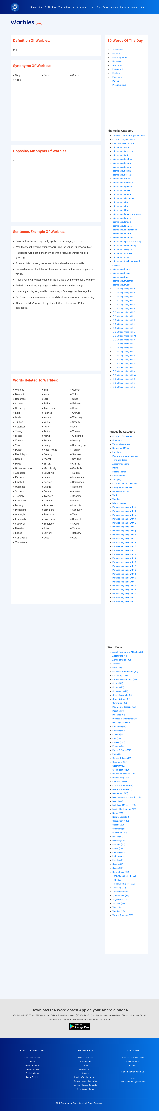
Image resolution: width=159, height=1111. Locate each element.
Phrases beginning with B (124, 511)
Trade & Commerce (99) (123, 884)
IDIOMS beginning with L (123, 332)
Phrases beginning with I (123, 538)
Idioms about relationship (124, 245)
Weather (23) (118, 911)
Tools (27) (117, 880)
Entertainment (119, 475)
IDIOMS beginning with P (123, 347)
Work (114, 495)
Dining (115, 468)
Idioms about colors (121, 163)
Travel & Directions (121, 444)
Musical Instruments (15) (124, 809)
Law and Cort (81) (120, 781)
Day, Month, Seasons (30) (124, 707)
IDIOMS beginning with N (123, 339)
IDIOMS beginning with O (124, 343)
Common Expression (122, 436)
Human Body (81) (120, 777)
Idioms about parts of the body (126, 241)
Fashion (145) (118, 730)
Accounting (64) (120, 656)
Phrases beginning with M (124, 554)
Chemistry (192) (120, 675)
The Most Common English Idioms (128, 135)
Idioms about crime (121, 167)
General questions (120, 491)
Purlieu (115, 81)
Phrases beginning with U (124, 585)
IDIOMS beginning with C (123, 296)
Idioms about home (121, 194)
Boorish (116, 53)
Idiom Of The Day (85, 1058)
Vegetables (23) (119, 899)
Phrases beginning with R (124, 574)
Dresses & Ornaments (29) (124, 718)
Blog (91, 7)
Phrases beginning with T (124, 581)
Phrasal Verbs (85, 1069)
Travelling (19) (119, 887)
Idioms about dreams (122, 175)
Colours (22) (118, 687)
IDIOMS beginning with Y (123, 383)
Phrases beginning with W (124, 593)
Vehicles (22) (118, 903)
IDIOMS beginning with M (124, 336)
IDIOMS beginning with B (123, 292)
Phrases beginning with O (124, 562)
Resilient (116, 73)
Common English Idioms (123, 139)
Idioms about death (121, 171)
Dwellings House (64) (122, 722)
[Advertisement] (56, 112)
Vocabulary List (67, 7)
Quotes (135, 7)
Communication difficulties (125, 483)
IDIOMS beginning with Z (123, 387)
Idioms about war (120, 277)
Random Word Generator (85, 1077)
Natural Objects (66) (121, 817)
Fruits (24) (117, 754)
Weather (116, 499)
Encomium (117, 77)
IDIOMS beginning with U (123, 367)
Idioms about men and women (126, 214)
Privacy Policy (132, 1061)
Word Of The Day (47, 7)
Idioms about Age (120, 147)
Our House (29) (119, 832)
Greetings (117, 440)
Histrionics (117, 61)
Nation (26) (117, 813)
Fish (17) (116, 738)
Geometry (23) (119, 766)
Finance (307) (118, 734)
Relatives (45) (118, 852)
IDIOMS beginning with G (124, 312)
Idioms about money (122, 218)
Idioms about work (121, 285)
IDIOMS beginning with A (123, 288)
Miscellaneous (119, 503)
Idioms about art (120, 155)
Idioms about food (121, 178)
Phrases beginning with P (124, 566)
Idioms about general (122, 186)
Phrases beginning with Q (124, 570)
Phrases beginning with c (124, 515)
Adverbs (85, 1073)
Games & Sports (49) (122, 758)
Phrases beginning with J (124, 542)
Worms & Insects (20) (122, 915)
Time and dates (119, 460)
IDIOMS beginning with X (123, 379)
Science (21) (118, 864)
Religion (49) (118, 856)
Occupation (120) (120, 821)
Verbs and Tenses (32, 1058)
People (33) (117, 836)
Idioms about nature (121, 233)
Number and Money (121, 448)
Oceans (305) (118, 824)
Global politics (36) (121, 770)
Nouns (32, 1061)
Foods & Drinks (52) (121, 750)
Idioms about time (121, 269)
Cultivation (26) (119, 703)
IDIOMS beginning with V (123, 371)
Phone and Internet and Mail (125, 456)
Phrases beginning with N (124, 558)
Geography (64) (119, 762)
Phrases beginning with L (124, 550)
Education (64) (119, 726)
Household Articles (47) (123, 773)
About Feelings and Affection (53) (128, 652)
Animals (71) (118, 663)
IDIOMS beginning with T (123, 363)
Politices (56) (118, 844)
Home (33, 7)
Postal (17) (117, 848)
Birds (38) (117, 667)
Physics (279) (118, 840)
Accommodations (120, 464)
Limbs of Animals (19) (122, 785)
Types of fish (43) (120, 895)
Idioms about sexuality (123, 253)
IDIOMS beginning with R (123, 355)
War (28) (116, 907)
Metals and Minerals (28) (124, 805)
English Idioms (32, 1073)
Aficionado (117, 49)
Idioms (114, 7)
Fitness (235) (118, 742)
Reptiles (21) (118, 860)
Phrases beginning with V (124, 589)
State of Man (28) (120, 872)
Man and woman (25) (122, 789)
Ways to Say (85, 1061)
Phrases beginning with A (124, 507)
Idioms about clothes (122, 159)
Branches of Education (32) (125, 671)
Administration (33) (121, 660)
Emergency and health (122, 487)
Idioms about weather (122, 281)
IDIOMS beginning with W (124, 375)
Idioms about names (122, 226)
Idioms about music (121, 222)
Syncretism (117, 65)
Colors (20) (117, 683)
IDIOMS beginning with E (123, 304)
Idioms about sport (121, 257)
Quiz (143, 7)
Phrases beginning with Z (124, 601)
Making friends (119, 471)
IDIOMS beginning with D (123, 300)
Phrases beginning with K (124, 546)
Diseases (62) (118, 714)
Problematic (118, 69)
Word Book (102, 7)
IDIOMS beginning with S (123, 359)
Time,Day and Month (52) (124, 876)
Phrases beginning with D (124, 519)
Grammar (82, 7)
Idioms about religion (122, 249)
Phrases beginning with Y (124, 597)
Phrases (124, 7)
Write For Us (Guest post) (132, 1058)
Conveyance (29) (120, 691)
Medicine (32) (118, 801)
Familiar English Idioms (123, 143)
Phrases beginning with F (124, 526)
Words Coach (78, 1103)
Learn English (32, 1077)
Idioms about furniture (122, 182)
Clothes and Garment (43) (124, 679)
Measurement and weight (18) (126, 797)
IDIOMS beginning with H (123, 316)
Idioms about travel (121, 273)
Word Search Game (85, 1089)
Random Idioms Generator (85, 1081)
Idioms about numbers (123, 237)
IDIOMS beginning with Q (124, 351)
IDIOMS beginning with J (123, 324)
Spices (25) (117, 868)
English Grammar (32, 1065)
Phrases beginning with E (124, 523)
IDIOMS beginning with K (123, 328)
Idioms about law (120, 202)
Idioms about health (121, 190)
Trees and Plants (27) (122, 891)
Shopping (116, 479)
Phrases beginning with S (124, 578)
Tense (85, 1065)
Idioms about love (120, 210)
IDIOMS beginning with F (123, 308)
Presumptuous (119, 85)
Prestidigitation (119, 57)
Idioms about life (120, 206)
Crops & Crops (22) (121, 699)
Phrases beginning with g (124, 530)
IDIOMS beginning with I (123, 320)
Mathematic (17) (120, 793)
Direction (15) (118, 711)
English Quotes (32, 1069)
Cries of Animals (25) (122, 695)
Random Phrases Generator (85, 1085)
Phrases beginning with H (124, 534)
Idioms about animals (122, 151)
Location (116, 452)
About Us (133, 1065)
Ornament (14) (119, 828)
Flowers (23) (118, 746)
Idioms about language (123, 198)
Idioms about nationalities (124, 229)
